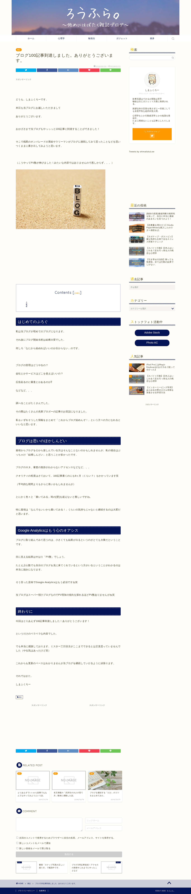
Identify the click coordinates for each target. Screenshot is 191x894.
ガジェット (122, 38)
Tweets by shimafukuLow (141, 152)
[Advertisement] (68, 87)
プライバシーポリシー (26, 890)
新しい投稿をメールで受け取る (35, 848)
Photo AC (152, 342)
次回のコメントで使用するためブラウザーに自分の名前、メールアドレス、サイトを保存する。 (67, 838)
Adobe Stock (152, 332)
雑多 (152, 38)
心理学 (61, 38)
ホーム (31, 38)
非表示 (77, 293)
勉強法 (91, 38)
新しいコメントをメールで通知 (35, 843)
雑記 (18, 50)
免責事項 (42, 890)
